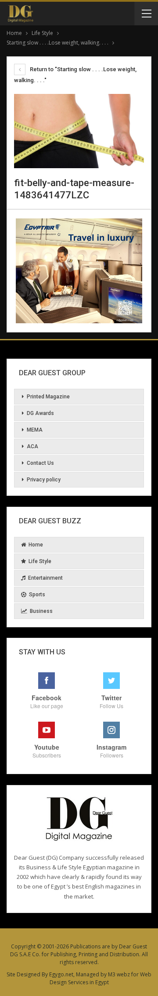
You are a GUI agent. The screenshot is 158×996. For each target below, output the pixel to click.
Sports (37, 594)
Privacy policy (44, 480)
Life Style (40, 561)
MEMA (35, 430)
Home (36, 545)
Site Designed (23, 974)
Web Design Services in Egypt (101, 978)
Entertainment (45, 578)
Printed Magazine (48, 397)
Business (41, 611)
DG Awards (40, 413)
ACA (32, 446)
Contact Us (40, 463)
